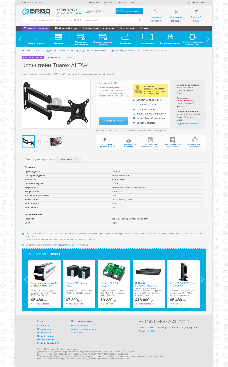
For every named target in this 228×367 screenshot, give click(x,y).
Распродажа (127, 28)
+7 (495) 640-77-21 (120, 96)
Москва (38, 2)
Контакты (135, 2)
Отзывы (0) (69, 159)
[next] (207, 39)
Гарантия (122, 2)
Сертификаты (44, 329)
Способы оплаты (45, 336)
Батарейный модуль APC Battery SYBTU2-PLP (44, 284)
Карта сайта (77, 332)
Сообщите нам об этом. (68, 245)
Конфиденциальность (48, 343)
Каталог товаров (37, 28)
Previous (26, 279)
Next (202, 279)
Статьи (144, 28)
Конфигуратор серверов (98, 28)
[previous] (20, 39)
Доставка (108, 2)
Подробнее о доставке (188, 123)
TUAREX (67, 57)
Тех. (39, 159)
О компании (94, 2)
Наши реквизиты (45, 332)
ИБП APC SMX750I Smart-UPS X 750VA (183, 284)
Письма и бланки (45, 339)
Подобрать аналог (113, 120)
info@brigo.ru (99, 11)
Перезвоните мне (129, 11)
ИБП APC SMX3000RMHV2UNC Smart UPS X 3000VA (146, 286)
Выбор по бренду (66, 28)
